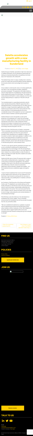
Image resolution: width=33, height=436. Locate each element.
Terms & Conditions (5, 255)
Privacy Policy (4, 254)
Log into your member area (13, 259)
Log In (30, 1)
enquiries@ (3, 426)
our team (13, 429)
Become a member (13, 408)
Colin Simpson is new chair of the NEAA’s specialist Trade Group (24, 226)
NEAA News (14, 216)
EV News (8, 216)
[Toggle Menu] (30, 10)
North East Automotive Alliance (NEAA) (13, 432)
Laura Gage (24, 68)
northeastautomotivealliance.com (8, 427)
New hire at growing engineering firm (7, 225)
